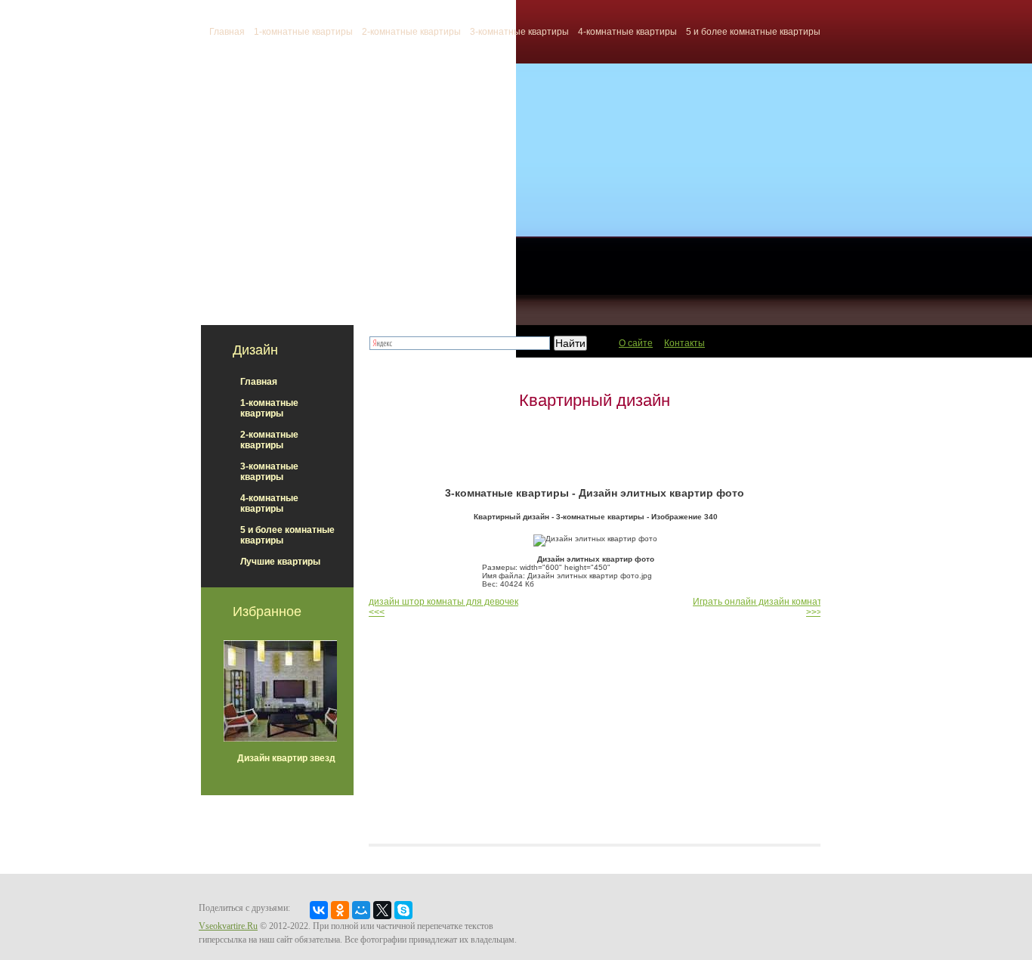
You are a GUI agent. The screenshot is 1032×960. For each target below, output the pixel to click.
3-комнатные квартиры (519, 31)
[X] (382, 910)
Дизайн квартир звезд (286, 758)
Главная (258, 381)
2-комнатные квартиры (411, 31)
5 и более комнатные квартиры (753, 31)
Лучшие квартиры (280, 561)
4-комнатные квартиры (627, 31)
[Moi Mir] (361, 910)
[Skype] (403, 910)
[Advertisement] (594, 448)
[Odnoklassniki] (340, 910)
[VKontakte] (319, 910)
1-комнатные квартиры (303, 31)
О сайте (636, 343)
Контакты (684, 343)
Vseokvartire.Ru (228, 926)
